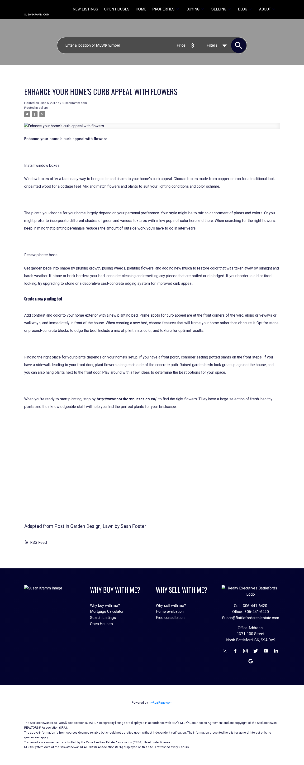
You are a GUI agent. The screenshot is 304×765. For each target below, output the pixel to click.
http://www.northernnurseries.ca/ (127, 399)
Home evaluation (170, 611)
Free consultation (170, 617)
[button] (225, 651)
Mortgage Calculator (107, 611)
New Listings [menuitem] (85, 9)
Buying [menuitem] (193, 9)
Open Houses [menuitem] (116, 9)
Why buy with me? (105, 605)
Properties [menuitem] (163, 9)
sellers (43, 107)
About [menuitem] (265, 9)
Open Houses (101, 624)
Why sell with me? (171, 605)
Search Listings (103, 617)
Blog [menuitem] (242, 9)
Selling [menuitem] (218, 9)
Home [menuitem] (141, 9)
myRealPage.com (160, 702)
